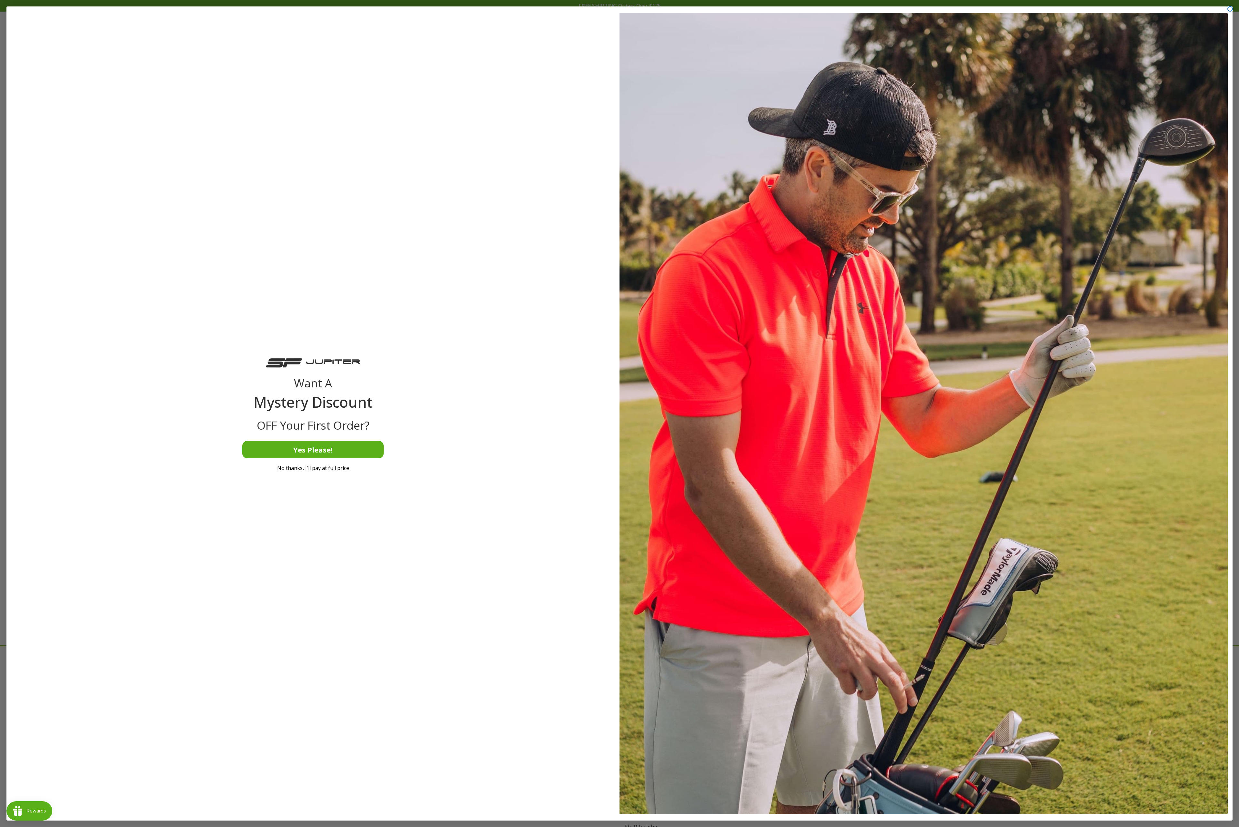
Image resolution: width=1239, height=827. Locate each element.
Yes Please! (313, 449)
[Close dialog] (1230, 8)
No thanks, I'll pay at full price (313, 468)
